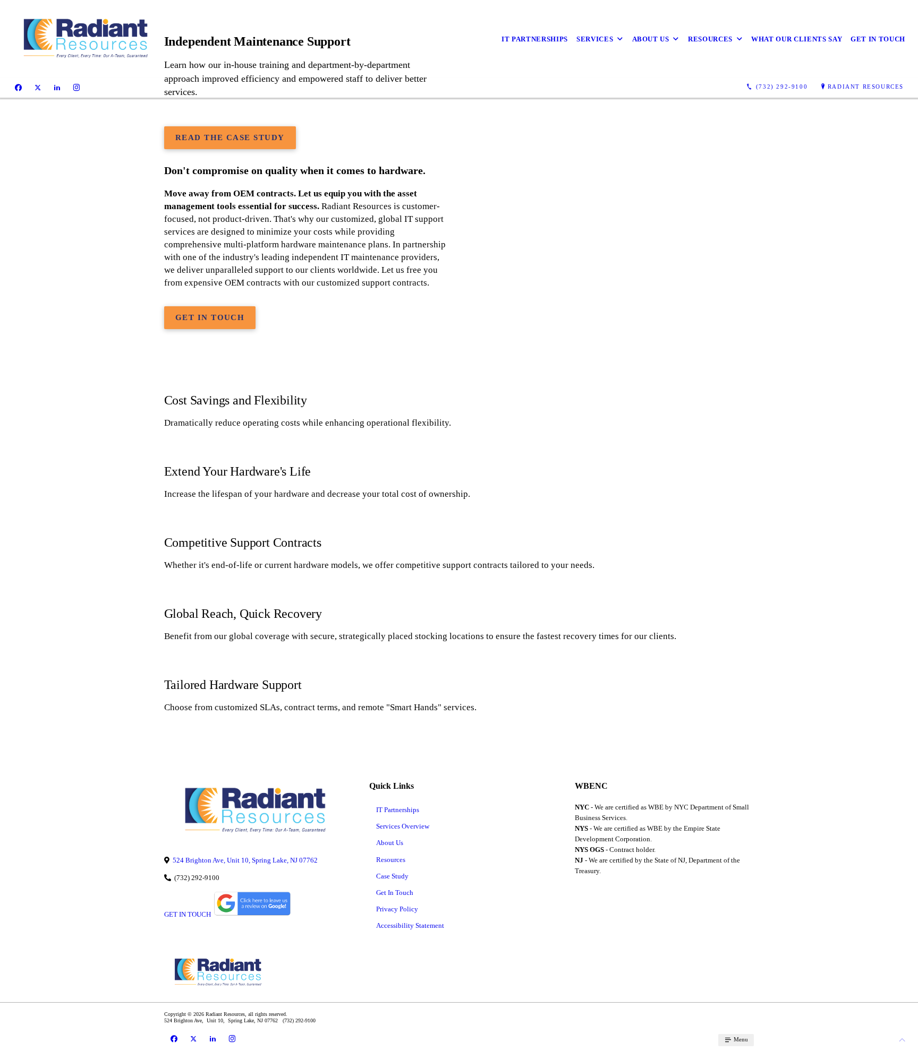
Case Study (392, 876)
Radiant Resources (866, 86)
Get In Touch (878, 39)
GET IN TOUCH (187, 914)
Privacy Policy (397, 909)
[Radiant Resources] (84, 38)
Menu (740, 1039)
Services (594, 39)
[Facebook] (18, 87)
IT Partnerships (535, 39)
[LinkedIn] (57, 87)
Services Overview (402, 826)
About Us (650, 39)
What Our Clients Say (796, 39)
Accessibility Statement (410, 925)
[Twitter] (37, 87)
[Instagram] (76, 87)
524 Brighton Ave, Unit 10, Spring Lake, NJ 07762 (245, 860)
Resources (710, 39)
